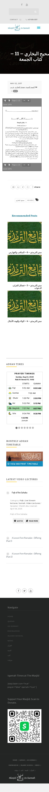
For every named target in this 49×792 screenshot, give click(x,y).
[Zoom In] (28, 100)
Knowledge (14, 631)
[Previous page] (5, 100)
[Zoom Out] (24, 100)
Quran (11, 621)
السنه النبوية (30, 87)
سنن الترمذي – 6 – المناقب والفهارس (25, 252)
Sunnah (22, 503)
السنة (9, 650)
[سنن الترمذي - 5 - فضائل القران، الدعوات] (25, 269)
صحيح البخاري (20, 87)
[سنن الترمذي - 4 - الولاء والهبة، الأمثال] (25, 305)
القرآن (10, 646)
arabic (30, 200)
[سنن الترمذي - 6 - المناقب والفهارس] (25, 236)
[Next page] (9, 100)
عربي (12, 87)
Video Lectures (33, 503)
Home (10, 616)
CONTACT (14, 19)
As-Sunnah (13, 626)
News (10, 641)
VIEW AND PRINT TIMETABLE (20, 464)
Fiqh (22, 500)
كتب (9, 655)
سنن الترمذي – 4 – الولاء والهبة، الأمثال (25, 321)
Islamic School (15, 636)
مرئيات (10, 660)
